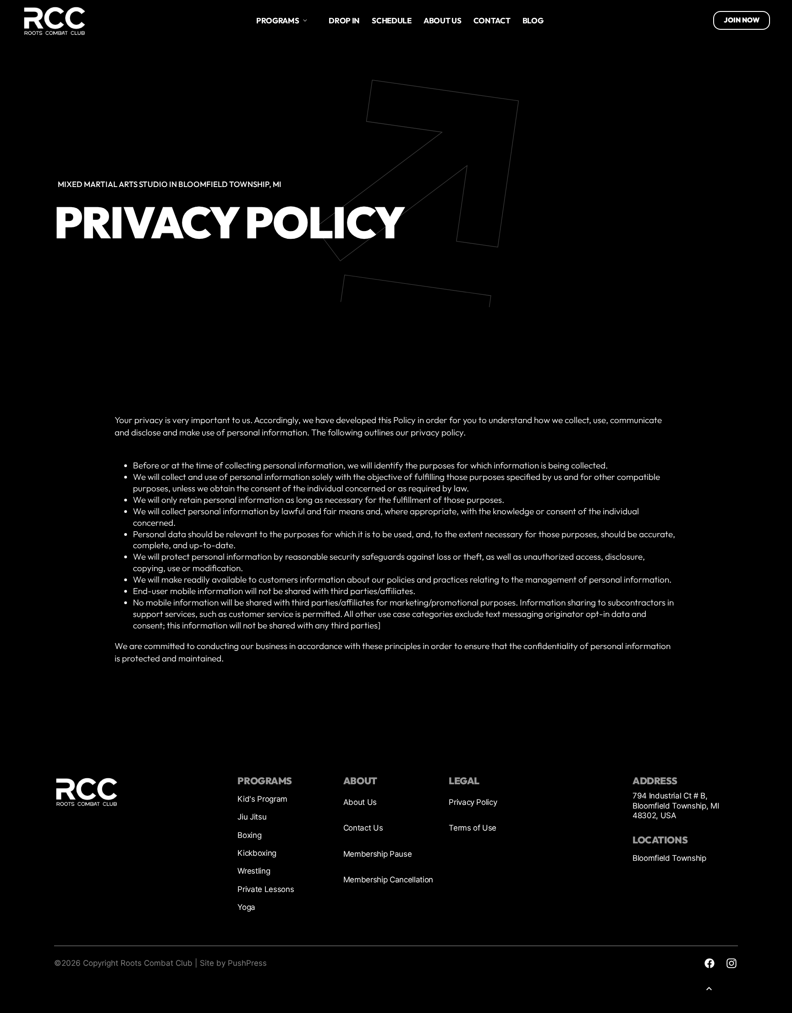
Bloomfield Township (669, 858)
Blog (533, 20)
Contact (492, 20)
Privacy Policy (473, 802)
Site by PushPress (233, 963)
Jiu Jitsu (251, 816)
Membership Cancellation (388, 879)
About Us (360, 802)
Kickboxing (256, 853)
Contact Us (363, 827)
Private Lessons (265, 889)
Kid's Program (262, 799)
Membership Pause (377, 854)
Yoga (246, 907)
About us (442, 20)
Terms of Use (472, 827)
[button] (282, 20)
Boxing (249, 835)
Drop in (344, 20)
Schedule (391, 20)
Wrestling (253, 870)
